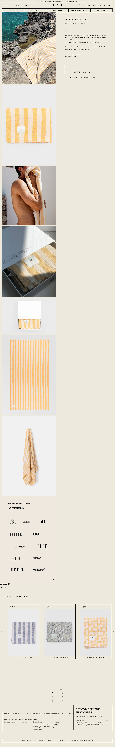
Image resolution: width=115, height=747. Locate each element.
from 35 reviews (4, 587)
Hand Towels (101, 10)
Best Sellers (13, 10)
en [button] (109, 5)
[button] (113, 632)
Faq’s (64, 714)
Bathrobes (35, 10)
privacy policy (94, 726)
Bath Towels (57, 10)
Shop (6, 5)
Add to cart (88, 72)
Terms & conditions (11, 714)
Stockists (25, 5)
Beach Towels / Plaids (79, 10)
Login (95, 5)
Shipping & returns (51, 714)
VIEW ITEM (28, 657)
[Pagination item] (5, 511)
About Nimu (15, 5)
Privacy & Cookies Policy (32, 714)
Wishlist (87, 5)
